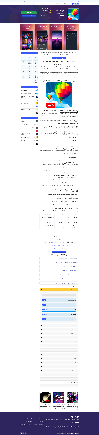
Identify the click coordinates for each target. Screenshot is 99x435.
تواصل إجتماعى (29, 63)
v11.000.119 (34, 134)
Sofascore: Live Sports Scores (24, 106)
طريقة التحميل (73, 1)
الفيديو (36, 72)
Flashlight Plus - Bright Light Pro (26, 113)
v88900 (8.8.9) (34, 121)
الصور (29, 72)
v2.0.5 (35, 130)
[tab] (59, 289)
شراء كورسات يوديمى (67, 1)
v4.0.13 (35, 124)
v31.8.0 (35, 137)
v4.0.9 (35, 140)
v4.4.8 (35, 100)
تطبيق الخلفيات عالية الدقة (54, 167)
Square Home (23, 140)
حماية (35, 63)
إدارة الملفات (35, 58)
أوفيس (23, 77)
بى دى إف (23, 63)
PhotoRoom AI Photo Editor (24, 97)
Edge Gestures (23, 131)
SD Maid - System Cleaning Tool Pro (26, 109)
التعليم (36, 82)
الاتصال (29, 77)
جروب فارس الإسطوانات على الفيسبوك (55, 245)
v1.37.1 (35, 93)
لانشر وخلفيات (23, 58)
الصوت (29, 58)
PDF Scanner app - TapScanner (25, 90)
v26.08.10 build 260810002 (31, 106)
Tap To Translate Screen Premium (26, 103)
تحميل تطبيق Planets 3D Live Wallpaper (59, 238)
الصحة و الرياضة (23, 72)
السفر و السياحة (36, 77)
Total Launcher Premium (24, 124)
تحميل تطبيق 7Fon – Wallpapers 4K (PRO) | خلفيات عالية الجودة (52, 8)
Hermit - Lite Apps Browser (25, 137)
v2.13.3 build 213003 (32, 128)
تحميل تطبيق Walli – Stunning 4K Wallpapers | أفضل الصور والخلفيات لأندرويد (72, 406)
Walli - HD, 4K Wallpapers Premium (25, 128)
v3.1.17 (35, 90)
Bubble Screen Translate (24, 100)
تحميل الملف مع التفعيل (29, 15)
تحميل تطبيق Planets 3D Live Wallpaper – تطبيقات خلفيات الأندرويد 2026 (45, 406)
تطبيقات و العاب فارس (52, 242)
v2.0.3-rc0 (34, 109)
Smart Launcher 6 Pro (24, 143)
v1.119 (35, 103)
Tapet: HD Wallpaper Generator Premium (25, 134)
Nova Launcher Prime (24, 121)
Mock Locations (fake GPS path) (26, 93)
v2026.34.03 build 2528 (31, 97)
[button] (66, 3)
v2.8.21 (35, 112)
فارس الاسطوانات (56, 248)
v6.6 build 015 (34, 143)
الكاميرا (23, 68)
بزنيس (35, 68)
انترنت (29, 68)
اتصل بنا (61, 1)
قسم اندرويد (59, 239)
